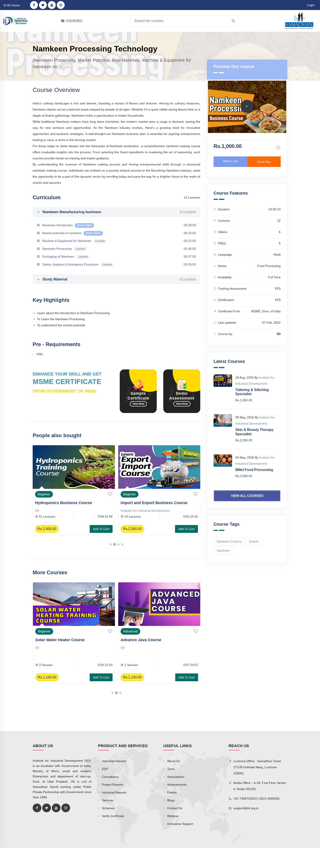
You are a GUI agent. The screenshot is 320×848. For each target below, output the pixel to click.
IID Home (13, 5)
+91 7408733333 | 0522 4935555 (256, 798)
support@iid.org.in (246, 808)
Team (171, 769)
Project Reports (112, 784)
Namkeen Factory (229, 541)
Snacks (254, 541)
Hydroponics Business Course (63, 503)
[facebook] (34, 5)
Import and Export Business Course (154, 503)
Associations (175, 776)
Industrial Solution (114, 761)
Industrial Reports (114, 792)
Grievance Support (180, 824)
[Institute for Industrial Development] (15, 21)
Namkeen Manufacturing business (119, 212)
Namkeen (223, 550)
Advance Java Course (141, 640)
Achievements (177, 784)
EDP (105, 769)
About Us (173, 761)
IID (37, 510)
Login (311, 5)
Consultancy (110, 776)
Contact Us (174, 808)
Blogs (171, 800)
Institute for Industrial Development (145, 510)
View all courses (247, 496)
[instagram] (61, 5)
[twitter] (43, 5)
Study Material (119, 279)
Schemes (108, 808)
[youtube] (52, 5)
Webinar (173, 816)
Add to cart (101, 529)
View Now (138, 403)
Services (108, 800)
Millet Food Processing (254, 470)
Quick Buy (264, 161)
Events (172, 792)
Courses (74, 21)
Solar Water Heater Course (60, 640)
